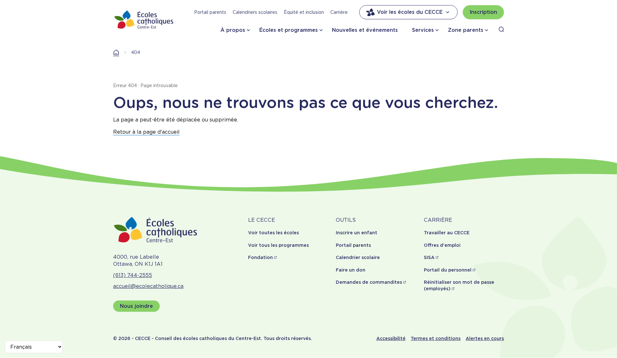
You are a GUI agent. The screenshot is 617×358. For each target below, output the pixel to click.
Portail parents (210, 12)
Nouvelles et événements (365, 30)
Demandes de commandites (369, 282)
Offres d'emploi (442, 245)
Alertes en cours (485, 338)
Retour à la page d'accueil (146, 132)
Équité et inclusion (304, 12)
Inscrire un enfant (356, 232)
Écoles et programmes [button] (288, 30)
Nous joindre (136, 306)
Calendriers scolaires (255, 12)
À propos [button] (232, 30)
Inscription (483, 12)
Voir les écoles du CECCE (410, 12)
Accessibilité (391, 338)
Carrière (339, 12)
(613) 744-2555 (132, 275)
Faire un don (350, 270)
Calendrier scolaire (358, 257)
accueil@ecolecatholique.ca (148, 286)
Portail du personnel (447, 270)
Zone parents (465, 30)
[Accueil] (144, 19)
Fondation (260, 257)
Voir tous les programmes (278, 245)
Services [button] (423, 30)
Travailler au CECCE (446, 232)
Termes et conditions (436, 338)
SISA (429, 257)
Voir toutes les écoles (273, 232)
